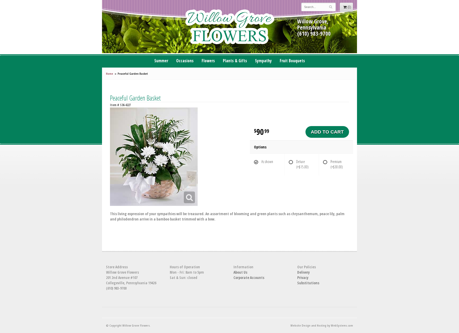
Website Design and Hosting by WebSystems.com (322, 325)
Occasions (185, 61)
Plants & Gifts (235, 61)
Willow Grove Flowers (229, 26)
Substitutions (308, 282)
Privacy (302, 277)
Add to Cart (327, 132)
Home (109, 74)
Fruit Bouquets (292, 61)
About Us (240, 272)
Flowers (208, 61)
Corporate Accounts (248, 277)
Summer (161, 61)
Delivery (303, 272)
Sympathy (263, 61)
